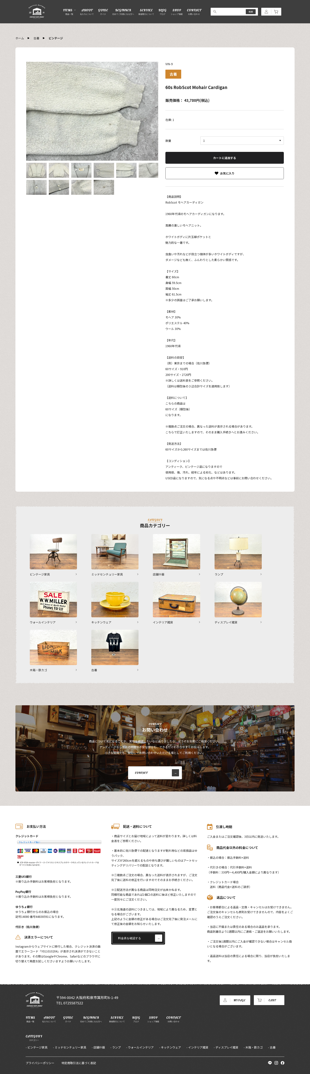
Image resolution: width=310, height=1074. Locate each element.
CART (272, 1000)
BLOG (162, 11)
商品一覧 (30, 1019)
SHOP (177, 11)
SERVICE (146, 11)
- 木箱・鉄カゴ (253, 1047)
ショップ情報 (153, 1019)
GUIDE (103, 11)
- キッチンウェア (170, 1047)
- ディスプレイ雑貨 (226, 1047)
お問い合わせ (173, 1019)
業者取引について (117, 1019)
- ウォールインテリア (140, 1047)
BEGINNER (123, 11)
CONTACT (194, 11)
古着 (36, 38)
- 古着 (272, 1047)
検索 (251, 11)
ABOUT (87, 11)
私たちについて (49, 1019)
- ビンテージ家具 (37, 1047)
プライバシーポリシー (40, 1063)
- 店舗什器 (98, 1047)
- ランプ (115, 1047)
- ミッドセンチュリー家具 (69, 1047)
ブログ (136, 1019)
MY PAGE (239, 1000)
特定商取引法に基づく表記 (79, 1063)
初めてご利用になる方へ (91, 1019)
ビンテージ (56, 38)
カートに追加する (224, 158)
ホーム (19, 38)
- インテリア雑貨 (197, 1047)
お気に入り (227, 173)
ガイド (68, 1019)
